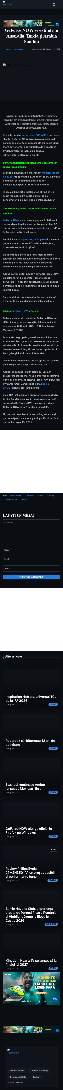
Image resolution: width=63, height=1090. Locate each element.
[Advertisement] (31, 461)
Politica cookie (17, 1070)
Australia (30, 495)
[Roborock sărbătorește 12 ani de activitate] (31, 733)
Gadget (53, 704)
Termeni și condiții (39, 1070)
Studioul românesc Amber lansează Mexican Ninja (25, 786)
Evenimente (51, 924)
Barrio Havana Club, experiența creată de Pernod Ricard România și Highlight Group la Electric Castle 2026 (31, 914)
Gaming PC (20, 49)
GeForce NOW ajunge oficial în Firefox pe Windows (29, 830)
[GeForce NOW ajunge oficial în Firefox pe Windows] (31, 821)
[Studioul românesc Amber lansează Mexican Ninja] (31, 777)
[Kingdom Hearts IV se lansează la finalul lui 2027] (31, 953)
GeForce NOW (11, 220)
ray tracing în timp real (34, 239)
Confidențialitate (18, 1077)
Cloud (40, 495)
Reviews (52, 880)
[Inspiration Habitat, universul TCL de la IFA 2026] (31, 689)
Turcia (24, 499)
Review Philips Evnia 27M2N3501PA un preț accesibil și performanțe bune (30, 872)
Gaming (8, 49)
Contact (36, 1077)
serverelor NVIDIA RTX (35, 135)
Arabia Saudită (16, 495)
